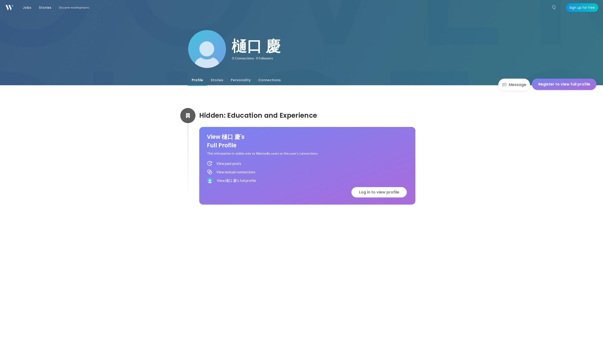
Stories (217, 80)
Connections (269, 80)
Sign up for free (582, 7)
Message (517, 84)
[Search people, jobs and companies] (554, 7)
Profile (197, 80)
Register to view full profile (564, 84)
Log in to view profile (379, 192)
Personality (241, 80)
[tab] (197, 80)
